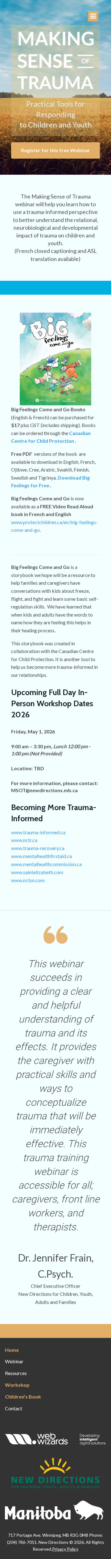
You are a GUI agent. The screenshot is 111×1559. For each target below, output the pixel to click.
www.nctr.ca (24, 840)
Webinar (14, 1361)
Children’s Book (23, 1396)
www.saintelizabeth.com (37, 872)
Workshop (17, 1385)
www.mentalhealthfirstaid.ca (41, 856)
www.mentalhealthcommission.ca (46, 864)
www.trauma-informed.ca (38, 832)
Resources (16, 1373)
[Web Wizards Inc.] (55, 1441)
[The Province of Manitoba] (54, 1515)
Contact (13, 1408)
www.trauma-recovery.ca (37, 848)
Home (12, 1350)
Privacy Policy (65, 1549)
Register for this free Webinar (55, 150)
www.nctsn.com (28, 880)
